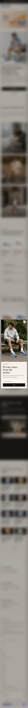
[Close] (24, 321)
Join (14, 385)
